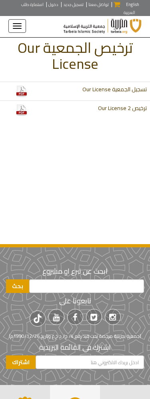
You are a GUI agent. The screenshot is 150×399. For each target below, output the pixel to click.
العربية (129, 12)
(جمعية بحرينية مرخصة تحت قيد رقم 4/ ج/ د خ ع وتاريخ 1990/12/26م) (75, 336)
